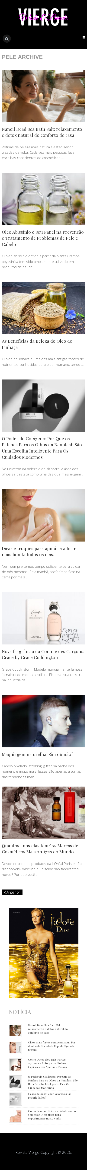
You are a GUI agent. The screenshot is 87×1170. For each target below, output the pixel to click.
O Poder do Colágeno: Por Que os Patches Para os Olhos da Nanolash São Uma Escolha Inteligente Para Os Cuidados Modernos (42, 447)
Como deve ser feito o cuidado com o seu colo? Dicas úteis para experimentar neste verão (52, 1114)
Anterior (13, 892)
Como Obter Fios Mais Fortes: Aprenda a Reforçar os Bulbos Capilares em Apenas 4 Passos (47, 1063)
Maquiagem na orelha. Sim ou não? (37, 754)
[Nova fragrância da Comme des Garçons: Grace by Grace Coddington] (43, 618)
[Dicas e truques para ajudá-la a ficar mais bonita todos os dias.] (43, 515)
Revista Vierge (27, 1152)
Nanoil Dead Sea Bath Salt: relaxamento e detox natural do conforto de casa (42, 132)
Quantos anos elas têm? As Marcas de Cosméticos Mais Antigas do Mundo (40, 848)
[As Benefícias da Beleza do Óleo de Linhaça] (43, 308)
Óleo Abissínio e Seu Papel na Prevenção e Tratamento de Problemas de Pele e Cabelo (43, 238)
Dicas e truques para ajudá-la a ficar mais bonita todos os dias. (39, 551)
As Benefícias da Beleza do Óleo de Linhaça (37, 344)
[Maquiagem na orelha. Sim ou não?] (43, 721)
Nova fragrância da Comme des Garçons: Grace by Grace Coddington (43, 654)
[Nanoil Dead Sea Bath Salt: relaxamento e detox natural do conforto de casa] (43, 96)
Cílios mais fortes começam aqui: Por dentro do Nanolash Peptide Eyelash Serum (51, 1046)
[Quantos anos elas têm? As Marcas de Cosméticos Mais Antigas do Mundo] (43, 813)
